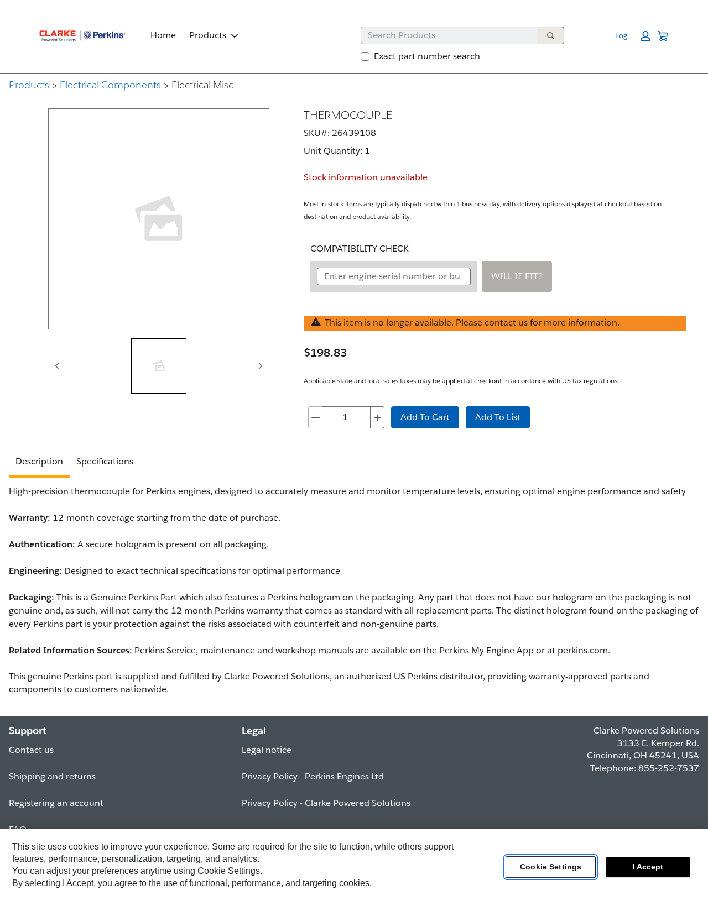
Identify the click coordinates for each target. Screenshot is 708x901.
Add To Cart (425, 417)
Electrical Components (110, 84)
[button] (632, 36)
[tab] (158, 366)
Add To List (497, 417)
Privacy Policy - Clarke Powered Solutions (326, 803)
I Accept (647, 867)
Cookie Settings (550, 867)
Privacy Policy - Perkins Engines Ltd (313, 776)
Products (207, 35)
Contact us (31, 750)
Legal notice (266, 750)
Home (163, 35)
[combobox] (444, 35)
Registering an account (56, 803)
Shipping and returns (52, 776)
